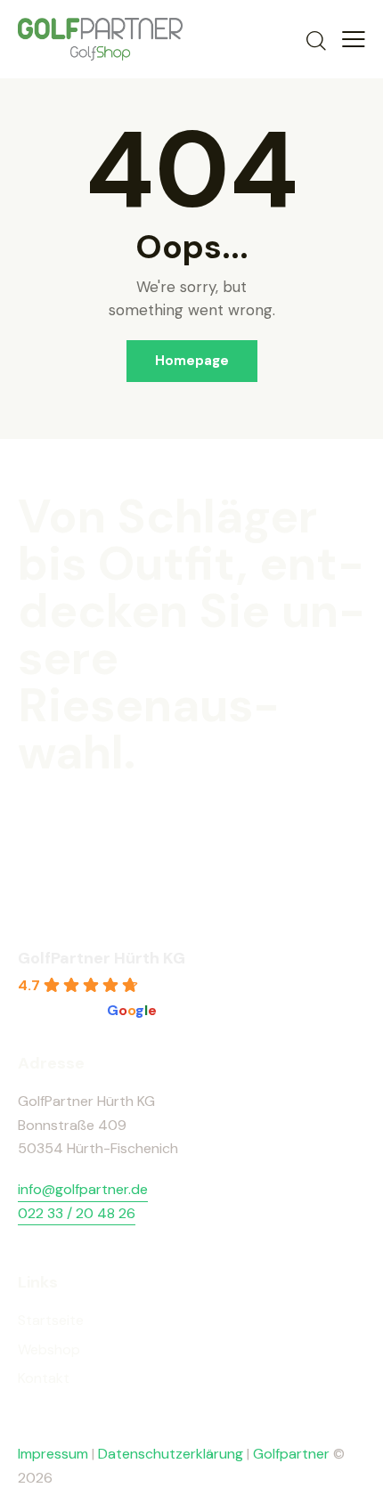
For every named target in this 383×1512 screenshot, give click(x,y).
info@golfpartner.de (83, 1189)
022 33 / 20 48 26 (76, 1213)
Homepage (192, 361)
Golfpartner (293, 1453)
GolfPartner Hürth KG (101, 958)
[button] (353, 39)
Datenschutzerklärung (170, 1453)
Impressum (53, 1453)
